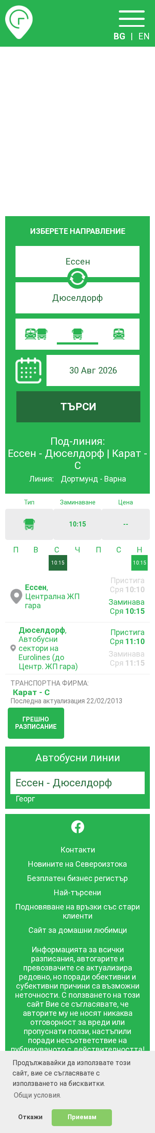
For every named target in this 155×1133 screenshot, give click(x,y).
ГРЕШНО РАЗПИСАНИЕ (36, 723)
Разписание (19, 10)
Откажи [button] (30, 1117)
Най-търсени (77, 892)
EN (144, 36)
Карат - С (31, 692)
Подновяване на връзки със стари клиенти (77, 911)
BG (119, 36)
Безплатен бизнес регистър (77, 878)
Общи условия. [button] (37, 1095)
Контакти (77, 849)
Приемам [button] (82, 1117)
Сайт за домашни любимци (77, 930)
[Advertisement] (77, 129)
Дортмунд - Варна (93, 478)
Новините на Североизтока (77, 863)
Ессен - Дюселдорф (64, 783)
